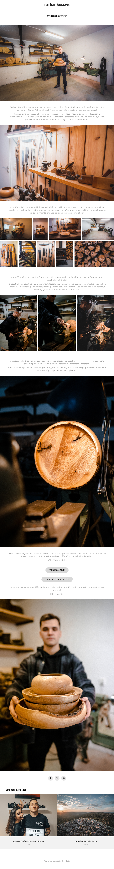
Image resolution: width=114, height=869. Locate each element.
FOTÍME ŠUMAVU (57, 5)
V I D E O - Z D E (57, 570)
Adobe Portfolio (62, 861)
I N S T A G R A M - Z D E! (57, 579)
